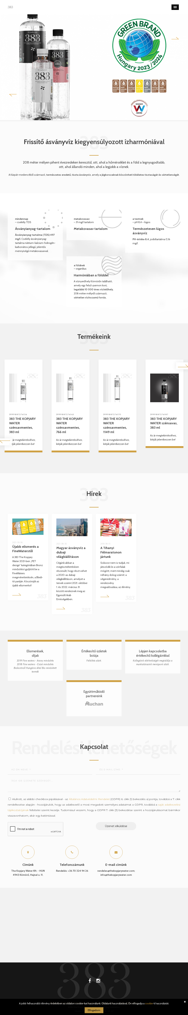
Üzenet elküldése (116, 826)
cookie (149, 1003)
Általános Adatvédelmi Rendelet (89, 799)
